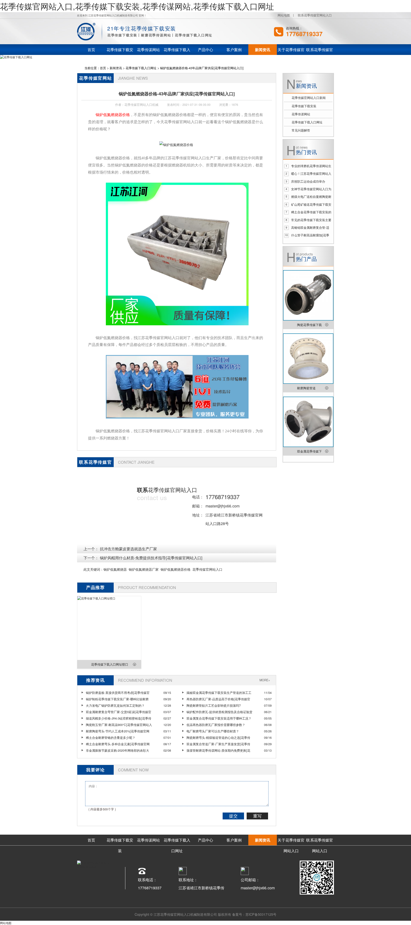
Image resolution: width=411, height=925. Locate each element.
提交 (233, 816)
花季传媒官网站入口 (207, 569)
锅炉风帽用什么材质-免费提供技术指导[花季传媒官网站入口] (151, 557)
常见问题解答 (301, 130)
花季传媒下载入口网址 (141, 68)
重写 (257, 816)
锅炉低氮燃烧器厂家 (144, 569)
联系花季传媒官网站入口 (315, 15)
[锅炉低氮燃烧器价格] (176, 144)
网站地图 (284, 15)
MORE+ (264, 680)
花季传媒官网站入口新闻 (309, 98)
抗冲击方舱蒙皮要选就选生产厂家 (128, 548)
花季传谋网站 (301, 114)
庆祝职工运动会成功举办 (308, 181)
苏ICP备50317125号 (260, 914)
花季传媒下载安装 (304, 106)
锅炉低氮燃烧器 (115, 569)
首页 (103, 68)
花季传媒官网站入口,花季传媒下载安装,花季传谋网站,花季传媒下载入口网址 (137, 6)
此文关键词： (93, 569)
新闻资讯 (116, 68)
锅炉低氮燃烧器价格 (176, 569)
